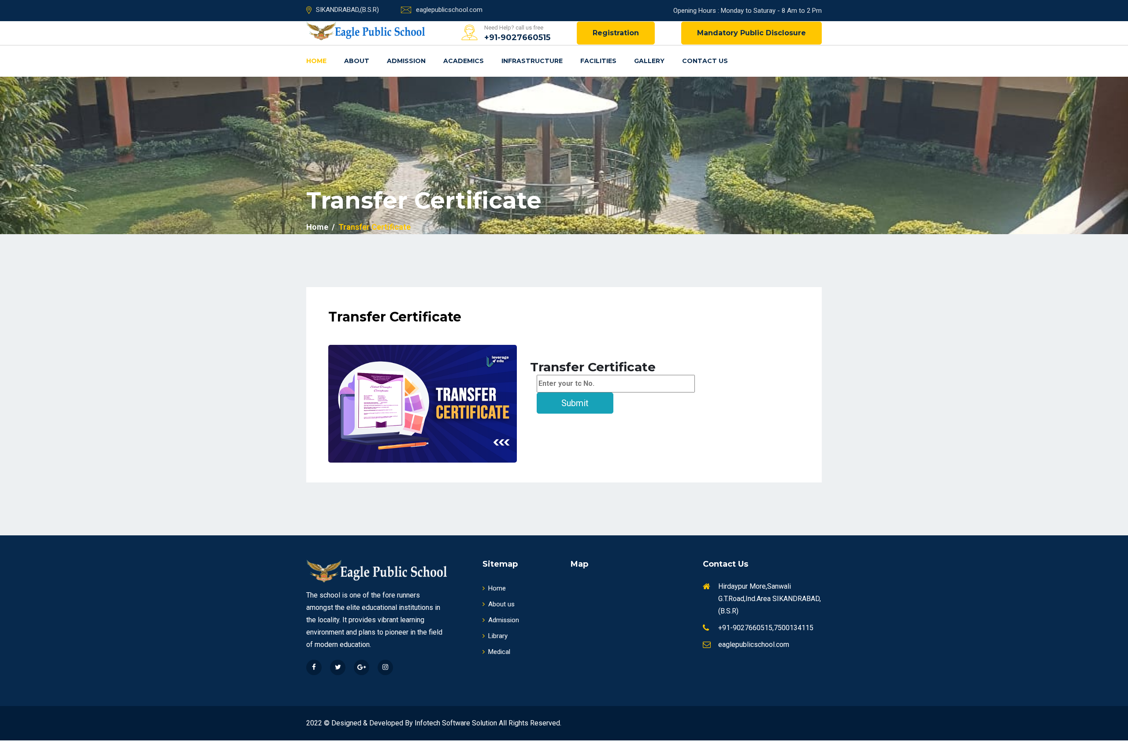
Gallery (649, 61)
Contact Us (705, 61)
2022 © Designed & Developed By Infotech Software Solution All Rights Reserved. (433, 723)
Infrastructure (532, 61)
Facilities (598, 61)
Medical (499, 652)
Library (498, 636)
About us (501, 604)
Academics (463, 61)
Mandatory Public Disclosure (751, 33)
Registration (616, 33)
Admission (406, 61)
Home (316, 61)
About (356, 61)
